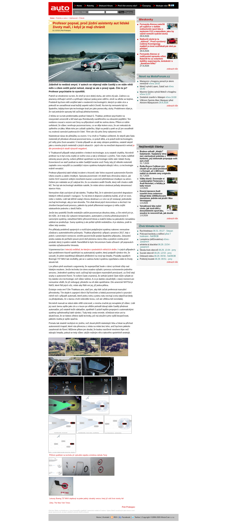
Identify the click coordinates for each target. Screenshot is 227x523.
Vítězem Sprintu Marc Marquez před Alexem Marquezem (156, 101)
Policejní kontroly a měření (152, 234)
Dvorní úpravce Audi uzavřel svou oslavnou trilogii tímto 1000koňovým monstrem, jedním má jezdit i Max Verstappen (156, 196)
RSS (115, 517)
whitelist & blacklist (149, 244)
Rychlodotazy (146, 231)
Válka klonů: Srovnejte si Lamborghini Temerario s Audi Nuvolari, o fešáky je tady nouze (152, 182)
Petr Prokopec (66, 30)
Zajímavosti (73, 18)
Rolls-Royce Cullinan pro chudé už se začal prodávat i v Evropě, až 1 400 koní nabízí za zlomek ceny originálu (155, 170)
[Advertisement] (152, 126)
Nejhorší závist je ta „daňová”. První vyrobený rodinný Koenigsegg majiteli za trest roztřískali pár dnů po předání (158, 44)
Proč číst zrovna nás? (127, 6)
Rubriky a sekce (62, 18)
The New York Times (62, 503)
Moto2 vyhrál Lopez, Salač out (154, 86)
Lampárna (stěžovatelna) (151, 239)
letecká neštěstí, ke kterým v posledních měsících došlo (91, 249)
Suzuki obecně (147, 253)
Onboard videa (147, 256)
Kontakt (106, 517)
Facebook (125, 517)
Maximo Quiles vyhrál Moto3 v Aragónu (158, 92)
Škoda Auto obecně (149, 250)
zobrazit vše (172, 69)
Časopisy (146, 6)
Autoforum (60, 4)
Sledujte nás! (162, 6)
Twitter (137, 517)
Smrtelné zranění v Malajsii (152, 97)
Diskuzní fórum (106, 6)
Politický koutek (147, 259)
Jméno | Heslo (80, 12)
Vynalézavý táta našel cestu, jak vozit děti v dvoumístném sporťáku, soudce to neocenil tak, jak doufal (156, 209)
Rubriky (90, 6)
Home (79, 6)
